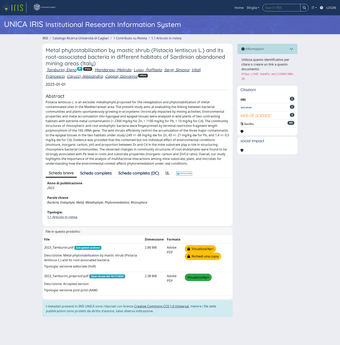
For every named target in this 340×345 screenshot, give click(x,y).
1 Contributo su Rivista (130, 38)
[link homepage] (14, 7)
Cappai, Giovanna (121, 76)
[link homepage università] (44, 7)
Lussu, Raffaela (148, 69)
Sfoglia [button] (252, 8)
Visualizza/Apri (201, 249)
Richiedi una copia (204, 256)
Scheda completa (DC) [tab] (138, 173)
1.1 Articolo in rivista (166, 38)
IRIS (45, 38)
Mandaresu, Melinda (113, 69)
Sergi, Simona (176, 69)
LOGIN (331, 8)
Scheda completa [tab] (96, 173)
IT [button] (313, 8)
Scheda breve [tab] (61, 172)
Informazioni (254, 49)
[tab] (167, 173)
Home (239, 8)
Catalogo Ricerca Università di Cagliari (81, 38)
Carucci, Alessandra (85, 76)
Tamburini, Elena (61, 69)
